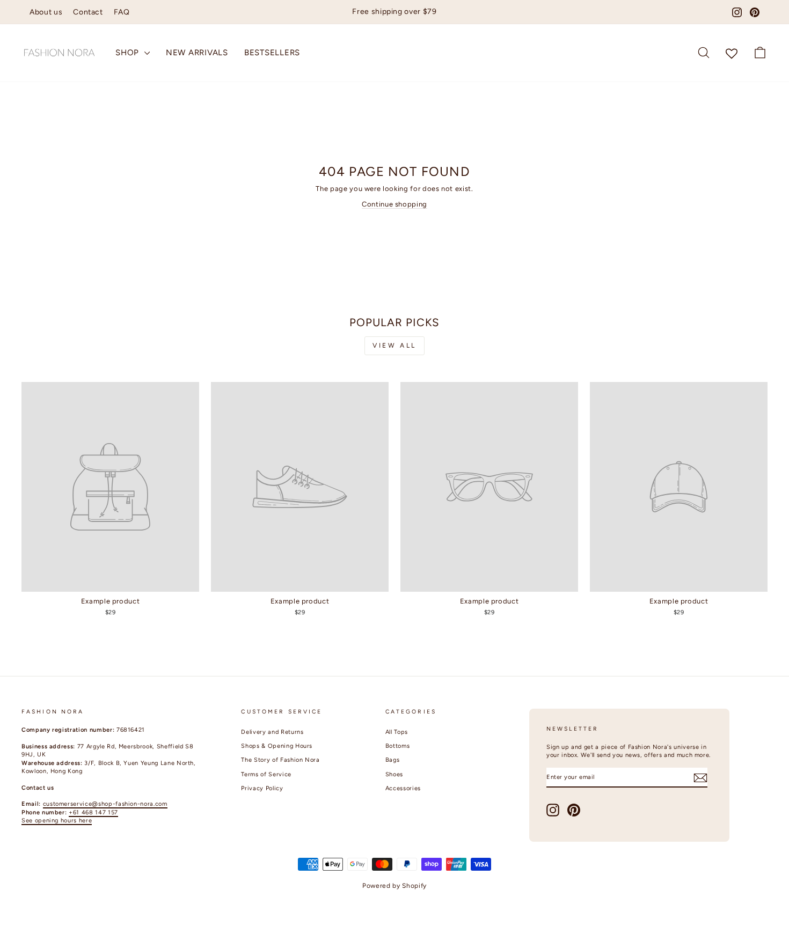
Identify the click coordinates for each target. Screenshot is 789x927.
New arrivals (197, 52)
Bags (392, 759)
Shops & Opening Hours (276, 745)
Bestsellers (272, 52)
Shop (128, 52)
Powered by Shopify (394, 885)
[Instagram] (737, 12)
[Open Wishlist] (731, 52)
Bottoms (397, 745)
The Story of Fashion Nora (280, 759)
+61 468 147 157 (93, 812)
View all (394, 345)
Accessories (403, 788)
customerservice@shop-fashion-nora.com (105, 803)
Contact (88, 12)
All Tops (396, 732)
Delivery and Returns (272, 732)
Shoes (394, 774)
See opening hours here (56, 820)
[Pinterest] (754, 12)
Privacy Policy (262, 788)
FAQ (122, 12)
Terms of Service (266, 774)
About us (46, 12)
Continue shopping (394, 204)
